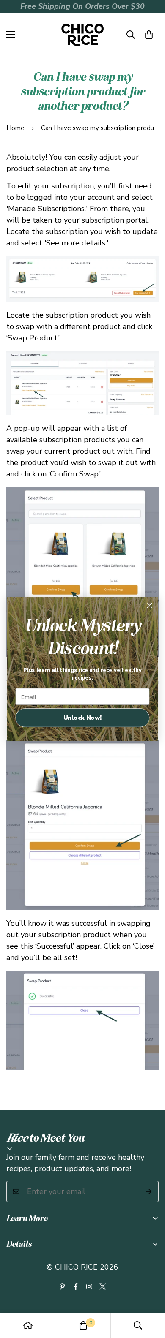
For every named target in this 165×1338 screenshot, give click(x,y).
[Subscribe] (149, 1191)
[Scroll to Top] (149, 1293)
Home (15, 128)
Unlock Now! (82, 718)
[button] (149, 34)
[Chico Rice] (82, 35)
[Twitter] (103, 1286)
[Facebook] (75, 1286)
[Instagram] (89, 1286)
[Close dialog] (150, 605)
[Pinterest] (62, 1286)
